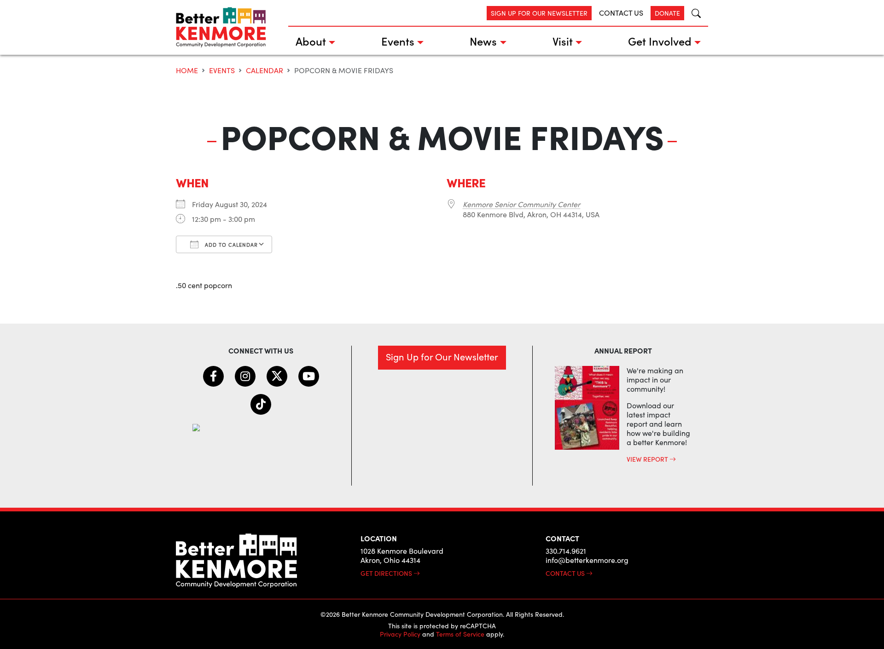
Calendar (264, 70)
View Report (648, 459)
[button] (692, 13)
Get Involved (660, 40)
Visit (562, 40)
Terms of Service (460, 634)
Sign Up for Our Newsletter (539, 13)
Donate (667, 13)
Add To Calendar (230, 244)
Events (397, 40)
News (483, 40)
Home (187, 70)
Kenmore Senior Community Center (521, 204)
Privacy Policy (400, 634)
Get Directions (387, 573)
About (311, 40)
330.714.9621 (566, 551)
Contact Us (621, 12)
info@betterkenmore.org (587, 560)
